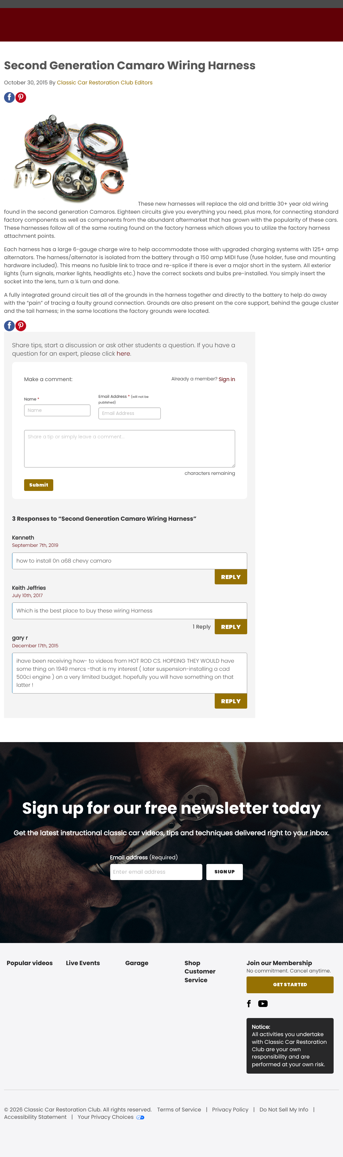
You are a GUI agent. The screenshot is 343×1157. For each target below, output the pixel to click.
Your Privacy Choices (106, 1117)
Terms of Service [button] (179, 1109)
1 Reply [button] (202, 627)
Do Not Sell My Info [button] (284, 1109)
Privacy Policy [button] (230, 1109)
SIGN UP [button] (224, 871)
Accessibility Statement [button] (35, 1117)
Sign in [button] (227, 379)
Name (31, 399)
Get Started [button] (290, 984)
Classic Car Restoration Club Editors (104, 82)
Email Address (123, 399)
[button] (9, 97)
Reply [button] (231, 577)
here (123, 354)
